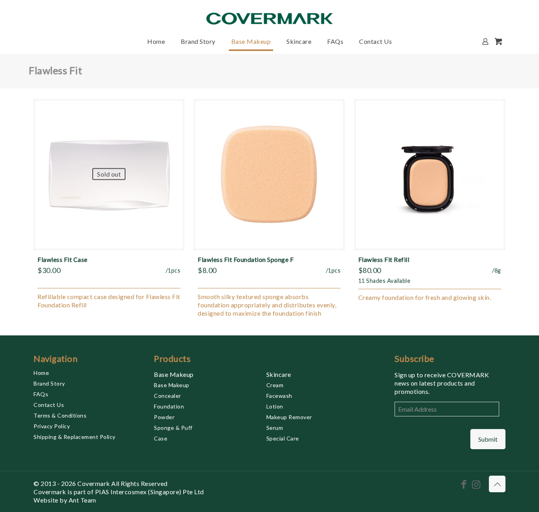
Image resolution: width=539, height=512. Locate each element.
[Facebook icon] (464, 484)
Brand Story (49, 383)
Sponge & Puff (173, 427)
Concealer (167, 395)
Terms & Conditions (60, 415)
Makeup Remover (289, 417)
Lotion (274, 406)
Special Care (282, 438)
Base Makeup (174, 374)
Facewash (279, 395)
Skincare (278, 374)
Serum (274, 427)
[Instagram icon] (476, 484)
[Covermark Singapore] (269, 15)
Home (41, 372)
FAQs (41, 394)
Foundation (169, 406)
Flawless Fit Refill (384, 259)
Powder (164, 417)
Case (160, 438)
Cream (275, 385)
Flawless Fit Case (62, 259)
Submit (488, 439)
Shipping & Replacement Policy (75, 436)
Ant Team (82, 500)
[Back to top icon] (497, 484)
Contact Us (49, 404)
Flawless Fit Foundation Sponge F (246, 259)
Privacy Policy (52, 426)
